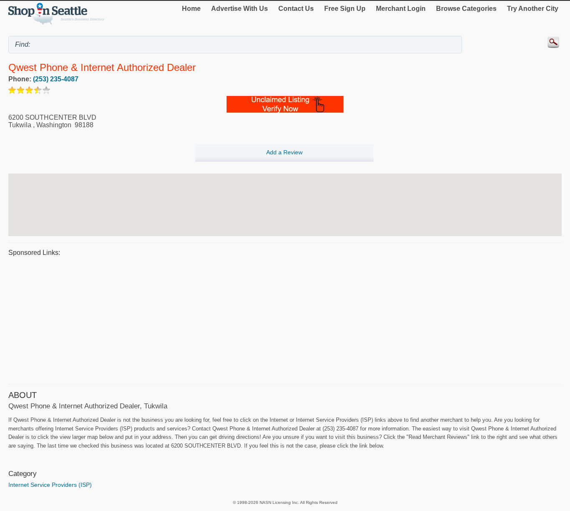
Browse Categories (466, 8)
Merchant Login (401, 8)
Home (191, 8)
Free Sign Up (345, 8)
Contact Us (296, 8)
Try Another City (532, 8)
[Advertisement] (258, 319)
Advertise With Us (239, 8)
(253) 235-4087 (55, 79)
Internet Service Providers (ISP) (50, 484)
